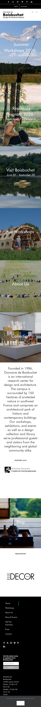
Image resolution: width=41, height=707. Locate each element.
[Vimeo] (14, 643)
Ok (20, 703)
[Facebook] (4, 643)
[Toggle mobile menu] (37, 12)
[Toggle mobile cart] (32, 12)
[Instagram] (11, 643)
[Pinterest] (18, 643)
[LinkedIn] (4, 646)
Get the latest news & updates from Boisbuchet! (10, 658)
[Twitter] (8, 643)
